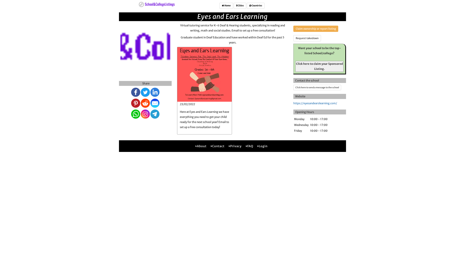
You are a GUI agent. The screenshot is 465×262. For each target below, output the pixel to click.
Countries (256, 5)
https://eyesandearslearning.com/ (315, 103)
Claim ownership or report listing (316, 28)
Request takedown (307, 38)
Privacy (236, 146)
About (202, 146)
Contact (218, 146)
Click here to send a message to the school (317, 87)
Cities (240, 5)
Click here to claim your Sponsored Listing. (319, 66)
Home (227, 5)
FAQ (250, 146)
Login (263, 146)
